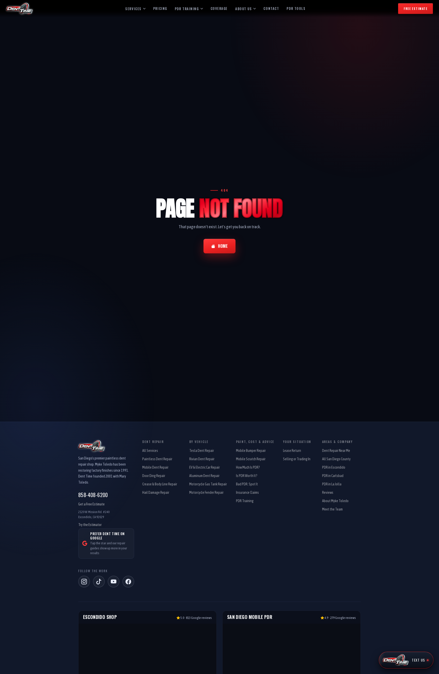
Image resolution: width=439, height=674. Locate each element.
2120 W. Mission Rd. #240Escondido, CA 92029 (93, 514)
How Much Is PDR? (248, 467)
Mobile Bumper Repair (251, 451)
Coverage (219, 8)
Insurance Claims (247, 492)
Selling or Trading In (296, 459)
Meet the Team (332, 509)
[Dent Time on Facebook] (128, 581)
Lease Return (292, 451)
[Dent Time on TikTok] (99, 581)
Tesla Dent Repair (201, 451)
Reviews (327, 492)
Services (133, 8)
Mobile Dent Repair (155, 467)
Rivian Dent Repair (201, 459)
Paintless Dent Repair (157, 459)
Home (223, 246)
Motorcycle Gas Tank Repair (208, 484)
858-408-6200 (93, 495)
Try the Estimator (90, 525)
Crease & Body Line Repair (159, 484)
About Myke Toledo (335, 501)
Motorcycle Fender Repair (206, 492)
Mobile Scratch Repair (250, 459)
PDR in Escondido (333, 467)
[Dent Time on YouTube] (113, 581)
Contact (271, 8)
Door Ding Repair (153, 476)
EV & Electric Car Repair (204, 467)
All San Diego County (336, 459)
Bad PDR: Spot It (247, 484)
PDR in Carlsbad (332, 476)
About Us (243, 8)
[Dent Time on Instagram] (84, 581)
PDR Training (187, 8)
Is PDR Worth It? (246, 476)
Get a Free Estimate (91, 504)
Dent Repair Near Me (336, 451)
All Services (150, 451)
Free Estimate (415, 8)
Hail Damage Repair (155, 492)
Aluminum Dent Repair (204, 476)
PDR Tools (296, 8)
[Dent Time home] (106, 446)
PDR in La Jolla (331, 484)
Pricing (160, 8)
